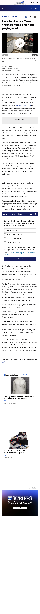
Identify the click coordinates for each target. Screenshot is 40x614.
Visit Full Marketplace (29, 375)
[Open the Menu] (3, 2)
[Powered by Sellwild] (33, 488)
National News (9, 17)
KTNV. (4, 362)
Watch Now (34, 2)
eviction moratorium (23, 105)
